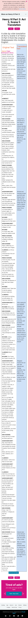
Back (11, 28)
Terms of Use (14, 607)
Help (7, 605)
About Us (11, 605)
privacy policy (22, 9)
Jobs (16, 605)
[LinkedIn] (22, 616)
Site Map (3, 605)
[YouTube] (5, 616)
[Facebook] (14, 616)
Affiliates (25, 605)
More (17, 28)
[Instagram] (10, 616)
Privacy (20, 607)
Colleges (8, 607)
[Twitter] (18, 616)
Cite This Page (14, 572)
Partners (20, 605)
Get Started (14, 593)
